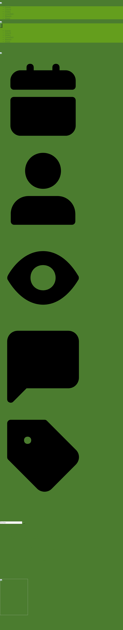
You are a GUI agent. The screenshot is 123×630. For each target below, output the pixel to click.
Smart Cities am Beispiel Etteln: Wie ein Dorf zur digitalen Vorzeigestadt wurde (35, 560)
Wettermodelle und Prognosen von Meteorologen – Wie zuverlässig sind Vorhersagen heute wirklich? (43, 549)
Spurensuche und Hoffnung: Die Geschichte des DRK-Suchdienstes (31, 532)
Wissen (7, 18)
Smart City (32, 500)
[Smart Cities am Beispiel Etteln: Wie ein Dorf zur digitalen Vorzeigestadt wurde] (4, 53)
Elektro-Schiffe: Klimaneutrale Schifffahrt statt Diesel (25, 562)
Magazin (8, 16)
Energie (8, 7)
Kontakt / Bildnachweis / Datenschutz (39, 627)
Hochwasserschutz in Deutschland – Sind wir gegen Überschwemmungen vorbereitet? (37, 536)
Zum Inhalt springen (7, 1)
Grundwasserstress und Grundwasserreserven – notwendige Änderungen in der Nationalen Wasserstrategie (45, 545)
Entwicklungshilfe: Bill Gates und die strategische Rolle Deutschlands (31, 543)
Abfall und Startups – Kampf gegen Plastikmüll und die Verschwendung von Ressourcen (38, 551)
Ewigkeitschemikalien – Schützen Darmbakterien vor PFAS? (28, 534)
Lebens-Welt (19, 627)
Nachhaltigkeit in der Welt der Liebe (18, 556)
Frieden (8, 12)
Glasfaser (23, 500)
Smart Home (41, 500)
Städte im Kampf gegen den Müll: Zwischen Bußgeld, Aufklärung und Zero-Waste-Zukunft (39, 541)
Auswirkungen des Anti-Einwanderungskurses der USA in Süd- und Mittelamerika (36, 538)
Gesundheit (9, 14)
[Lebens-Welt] (6, 3)
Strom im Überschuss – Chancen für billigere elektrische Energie (29, 554)
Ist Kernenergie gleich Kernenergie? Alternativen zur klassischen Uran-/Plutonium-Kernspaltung (41, 558)
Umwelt (8, 9)
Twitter (2, 572)
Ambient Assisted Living (9, 500)
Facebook (11, 572)
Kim (1, 233)
